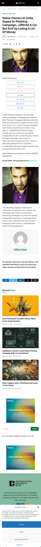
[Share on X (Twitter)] (13, 44)
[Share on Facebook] (16, 44)
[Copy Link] (19, 44)
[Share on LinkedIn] (10, 44)
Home (4, 9)
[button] (38, 507)
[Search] (38, 3)
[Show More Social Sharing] (23, 44)
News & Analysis (11, 9)
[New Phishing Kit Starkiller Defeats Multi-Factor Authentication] (20, 305)
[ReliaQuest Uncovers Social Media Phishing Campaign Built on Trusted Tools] (20, 337)
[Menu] (3, 3)
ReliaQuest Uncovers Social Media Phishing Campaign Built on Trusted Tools (19, 352)
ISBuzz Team (11, 36)
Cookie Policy (19, 544)
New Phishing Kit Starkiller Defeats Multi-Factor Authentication (19, 319)
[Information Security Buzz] (20, 3)
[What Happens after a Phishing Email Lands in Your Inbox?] (20, 370)
